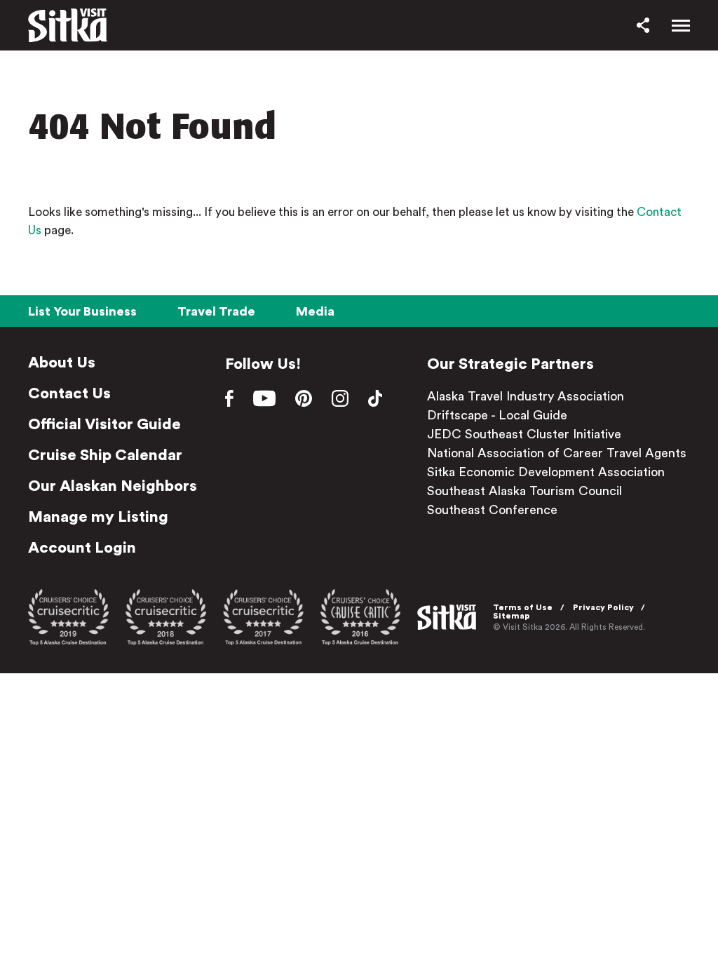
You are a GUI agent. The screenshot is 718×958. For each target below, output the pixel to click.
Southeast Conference (492, 510)
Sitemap (511, 616)
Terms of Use (523, 607)
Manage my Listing (98, 517)
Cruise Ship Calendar (105, 455)
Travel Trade (216, 311)
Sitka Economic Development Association (546, 472)
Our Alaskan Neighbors (112, 486)
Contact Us (69, 393)
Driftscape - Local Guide (497, 415)
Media (315, 311)
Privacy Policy (603, 607)
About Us (61, 362)
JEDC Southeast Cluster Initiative (524, 434)
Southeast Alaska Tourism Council (524, 491)
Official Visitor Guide (104, 424)
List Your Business (82, 311)
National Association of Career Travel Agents (556, 453)
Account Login (82, 547)
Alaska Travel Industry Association (525, 396)
